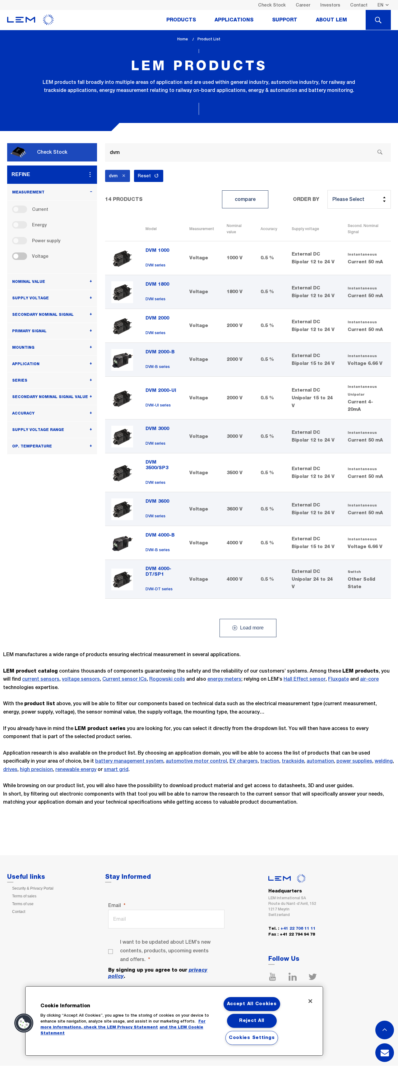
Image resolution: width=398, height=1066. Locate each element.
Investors (330, 4)
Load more (251, 628)
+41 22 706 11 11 (298, 929)
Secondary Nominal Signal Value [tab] (50, 397)
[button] (24, 1023)
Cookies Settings (252, 1038)
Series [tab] (19, 380)
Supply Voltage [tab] (30, 298)
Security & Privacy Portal (32, 888)
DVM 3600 (157, 501)
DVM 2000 (157, 318)
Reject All (251, 1020)
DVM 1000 (157, 250)
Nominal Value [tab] (28, 282)
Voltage (40, 256)
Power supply (46, 240)
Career (303, 4)
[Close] (310, 1001)
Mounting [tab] (23, 347)
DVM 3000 (157, 428)
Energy (39, 224)
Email (114, 905)
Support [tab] (284, 19)
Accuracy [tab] (23, 413)
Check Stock (272, 4)
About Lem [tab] (331, 19)
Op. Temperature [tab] (32, 446)
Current (40, 209)
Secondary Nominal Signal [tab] (43, 314)
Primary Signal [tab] (29, 331)
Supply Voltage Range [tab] (38, 430)
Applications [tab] (234, 19)
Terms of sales (24, 896)
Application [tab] (25, 364)
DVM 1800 (157, 284)
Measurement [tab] (28, 192)
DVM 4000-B (160, 535)
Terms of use (23, 904)
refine (21, 174)
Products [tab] (181, 19)
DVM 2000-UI (161, 390)
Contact (359, 4)
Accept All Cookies (252, 1004)
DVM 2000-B (160, 352)
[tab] (378, 20)
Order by (306, 199)
